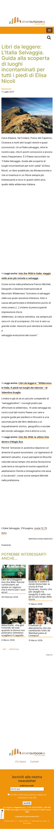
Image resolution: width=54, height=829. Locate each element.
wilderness (14, 649)
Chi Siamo (20, 761)
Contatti (34, 761)
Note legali (27, 823)
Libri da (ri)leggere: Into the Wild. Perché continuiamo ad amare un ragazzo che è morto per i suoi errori (13, 586)
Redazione (6, 89)
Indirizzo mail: (27, 785)
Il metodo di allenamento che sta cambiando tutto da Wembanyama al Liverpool (40, 630)
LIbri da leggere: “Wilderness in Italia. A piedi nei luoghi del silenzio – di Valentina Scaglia (26, 388)
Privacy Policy (9, 821)
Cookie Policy (23, 821)
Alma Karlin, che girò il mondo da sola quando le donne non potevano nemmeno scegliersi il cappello (13, 630)
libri (4, 649)
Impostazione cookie (27, 768)
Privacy (1, 815)
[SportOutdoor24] (27, 20)
